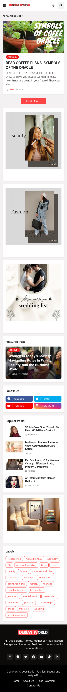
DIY (9, 565)
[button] (4, 6)
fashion (34, 584)
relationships (46, 602)
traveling (24, 609)
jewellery (13, 596)
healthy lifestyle (16, 590)
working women (17, 615)
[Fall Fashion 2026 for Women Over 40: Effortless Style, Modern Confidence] (14, 464)
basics (55, 565)
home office (36, 590)
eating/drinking (16, 584)
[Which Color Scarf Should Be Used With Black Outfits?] (14, 431)
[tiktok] (49, 657)
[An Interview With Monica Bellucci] (14, 482)
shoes (11, 609)
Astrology (52, 558)
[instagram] (10, 657)
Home (16, 680)
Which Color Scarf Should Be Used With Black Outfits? (42, 429)
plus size (29, 602)
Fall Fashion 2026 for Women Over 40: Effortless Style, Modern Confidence (42, 463)
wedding (39, 609)
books (23, 571)
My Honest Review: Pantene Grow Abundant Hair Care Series (41, 445)
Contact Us (33, 685)
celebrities (13, 577)
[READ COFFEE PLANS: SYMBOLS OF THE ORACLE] (33, 37)
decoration (45, 577)
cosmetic (29, 577)
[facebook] (18, 657)
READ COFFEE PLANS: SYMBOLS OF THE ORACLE (33, 65)
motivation (13, 602)
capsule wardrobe (42, 571)
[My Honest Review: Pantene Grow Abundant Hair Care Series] (14, 446)
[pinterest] (34, 657)
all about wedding (26, 565)
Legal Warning (46, 680)
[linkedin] (57, 657)
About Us (28, 680)
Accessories (14, 558)
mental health (30, 596)
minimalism (50, 596)
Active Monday (34, 558)
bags (43, 565)
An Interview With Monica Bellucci (40, 480)
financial (47, 584)
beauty (11, 571)
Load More (32, 101)
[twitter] (26, 657)
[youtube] (41, 657)
